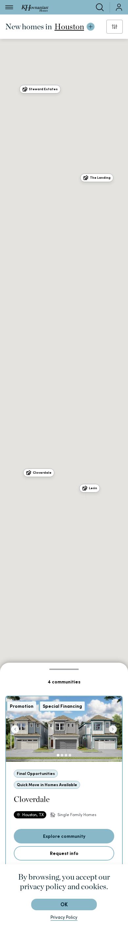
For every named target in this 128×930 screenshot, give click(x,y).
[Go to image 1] (58, 755)
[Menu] (9, 7)
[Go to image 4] (70, 755)
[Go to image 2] (62, 755)
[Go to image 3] (66, 755)
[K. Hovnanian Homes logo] (35, 7)
